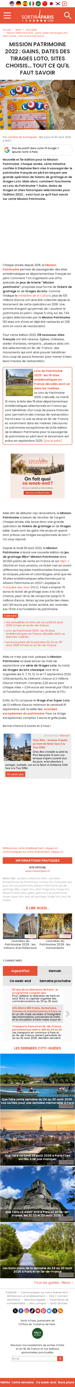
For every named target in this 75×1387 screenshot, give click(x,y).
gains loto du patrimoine (51, 893)
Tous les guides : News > (53, 1282)
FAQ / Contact (58, 1296)
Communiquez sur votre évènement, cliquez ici (33, 852)
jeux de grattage (35, 896)
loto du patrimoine (21, 885)
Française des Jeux (16, 587)
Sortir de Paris (58, 1303)
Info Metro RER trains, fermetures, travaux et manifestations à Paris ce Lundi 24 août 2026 (36, 1011)
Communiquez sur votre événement (44, 1292)
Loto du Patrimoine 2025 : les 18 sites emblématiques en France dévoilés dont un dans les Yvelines (35, 634)
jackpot (22, 878)
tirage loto (53, 896)
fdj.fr (63, 561)
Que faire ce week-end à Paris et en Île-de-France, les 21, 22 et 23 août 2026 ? (37, 1214)
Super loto (27, 889)
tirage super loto (13, 896)
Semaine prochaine (55, 981)
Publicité (11, 1292)
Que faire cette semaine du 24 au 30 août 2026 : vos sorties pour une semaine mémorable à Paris (37, 1101)
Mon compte (37, 1303)
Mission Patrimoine (46, 885)
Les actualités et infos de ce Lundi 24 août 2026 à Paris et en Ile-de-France (34, 623)
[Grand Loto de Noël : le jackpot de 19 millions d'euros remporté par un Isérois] (37, 105)
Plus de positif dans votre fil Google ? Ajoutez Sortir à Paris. (35, 150)
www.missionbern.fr (37, 871)
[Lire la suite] (53, 441)
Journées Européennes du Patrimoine (31, 880)
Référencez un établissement (26, 1296)
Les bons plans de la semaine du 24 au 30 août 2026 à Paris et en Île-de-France (34, 643)
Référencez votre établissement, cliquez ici (30, 848)
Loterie (43, 882)
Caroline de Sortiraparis (22, 137)
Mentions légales (35, 1300)
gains (31, 893)
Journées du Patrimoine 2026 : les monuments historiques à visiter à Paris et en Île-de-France (55, 944)
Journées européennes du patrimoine (30, 711)
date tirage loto (45, 889)
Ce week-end (20, 981)
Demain (55, 971)
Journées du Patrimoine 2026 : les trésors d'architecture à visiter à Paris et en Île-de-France (20, 944)
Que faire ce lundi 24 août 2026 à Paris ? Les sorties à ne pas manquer (37, 1157)
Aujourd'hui (20, 971)
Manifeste (13, 1300)
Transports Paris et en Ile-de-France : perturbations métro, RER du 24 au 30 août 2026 (37, 1030)
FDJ (51, 882)
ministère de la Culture (34, 296)
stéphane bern (37, 878)
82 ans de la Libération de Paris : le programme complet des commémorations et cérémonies (35, 993)
